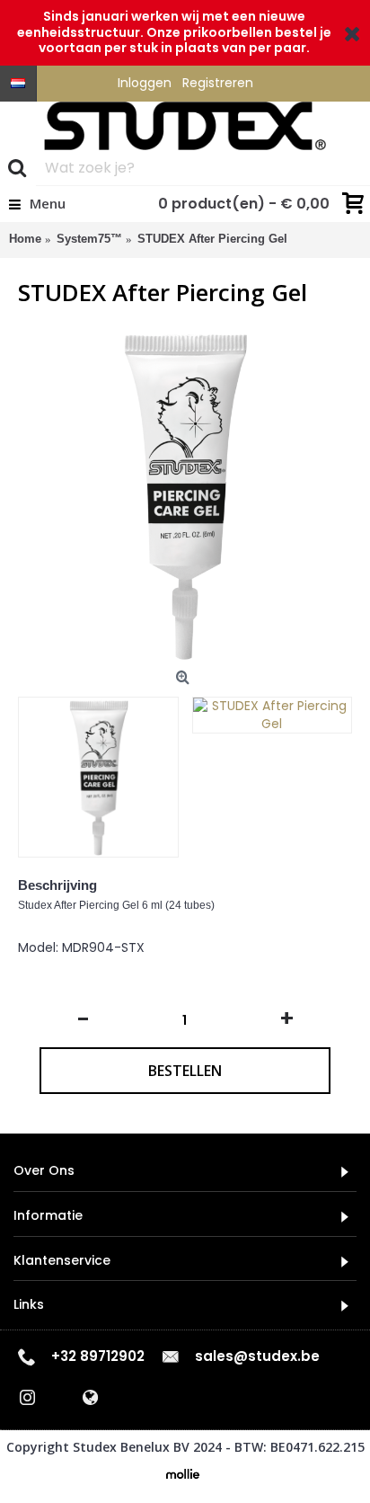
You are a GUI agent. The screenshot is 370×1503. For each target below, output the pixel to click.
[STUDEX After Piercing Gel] (185, 495)
